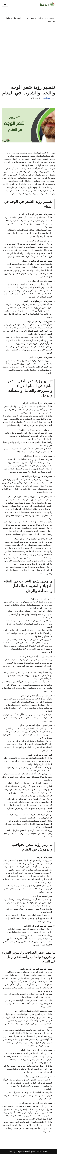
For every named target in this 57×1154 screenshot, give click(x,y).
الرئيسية (52, 18)
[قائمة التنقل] (5, 4)
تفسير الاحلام (41, 18)
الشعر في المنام (48, 98)
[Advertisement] (28, 55)
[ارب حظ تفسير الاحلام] (47, 4)
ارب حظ (12, 1151)
